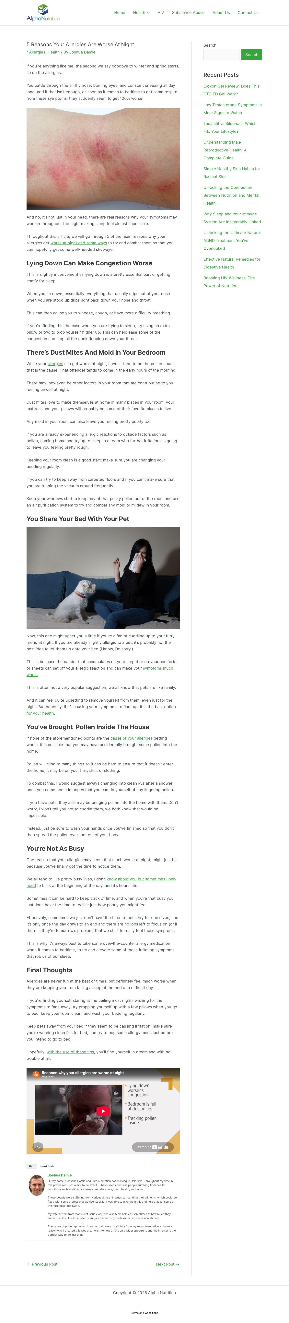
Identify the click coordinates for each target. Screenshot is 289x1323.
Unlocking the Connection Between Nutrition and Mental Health (231, 195)
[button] (147, 12)
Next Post (167, 1264)
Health (139, 12)
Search (209, 45)
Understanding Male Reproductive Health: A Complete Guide (225, 150)
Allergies (37, 52)
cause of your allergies (131, 738)
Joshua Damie (60, 1175)
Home (119, 12)
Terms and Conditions (144, 1312)
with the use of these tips (70, 1052)
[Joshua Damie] (37, 1185)
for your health (40, 713)
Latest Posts (47, 1166)
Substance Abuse (188, 12)
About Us (221, 12)
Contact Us (248, 12)
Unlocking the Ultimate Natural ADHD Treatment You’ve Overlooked (232, 240)
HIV (160, 12)
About (32, 1166)
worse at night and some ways (79, 243)
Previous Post (42, 1264)
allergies (55, 363)
